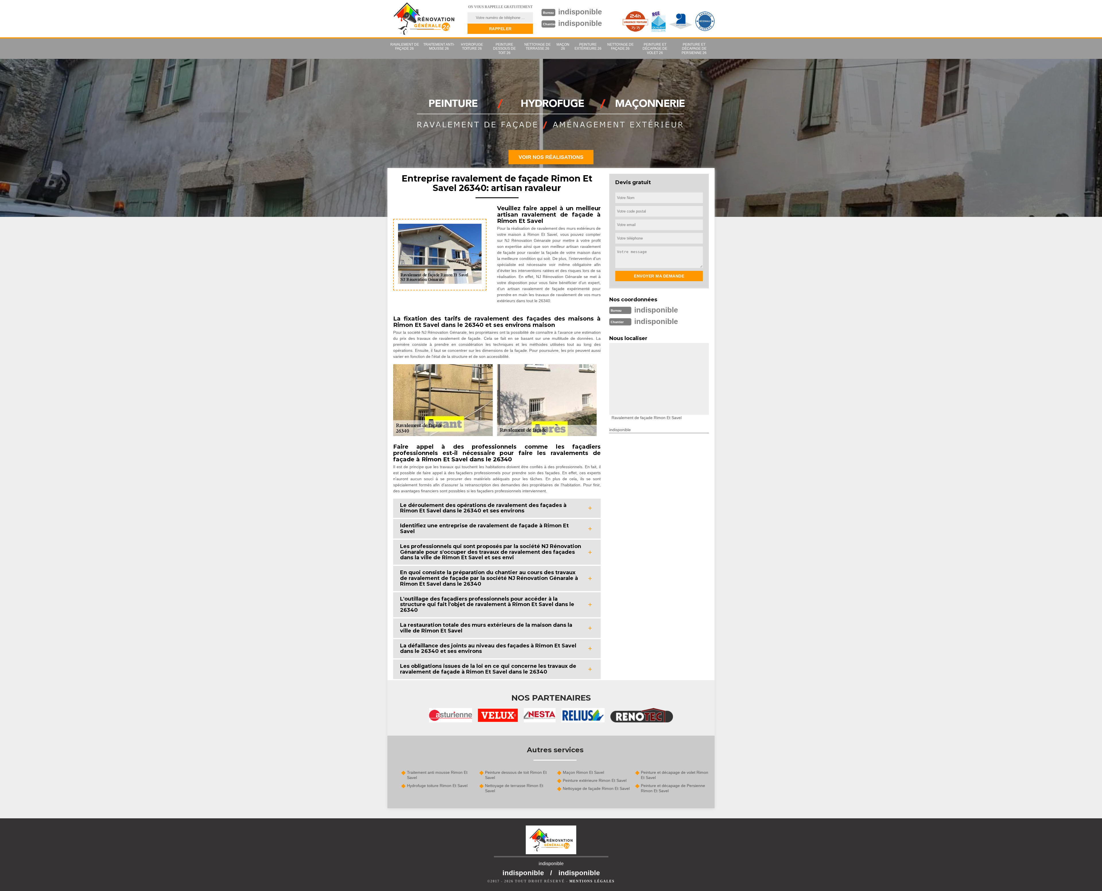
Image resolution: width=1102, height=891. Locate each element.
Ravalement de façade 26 (404, 47)
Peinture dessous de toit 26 (504, 49)
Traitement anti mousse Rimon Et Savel (437, 775)
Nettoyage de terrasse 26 (537, 47)
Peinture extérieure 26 (588, 47)
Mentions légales (592, 881)
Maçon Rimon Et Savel (583, 772)
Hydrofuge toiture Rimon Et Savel (437, 785)
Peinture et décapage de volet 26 (655, 49)
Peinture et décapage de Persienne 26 (694, 49)
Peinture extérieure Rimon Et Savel (594, 780)
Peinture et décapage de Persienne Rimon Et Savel (673, 788)
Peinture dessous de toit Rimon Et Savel (516, 775)
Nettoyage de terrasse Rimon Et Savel (514, 788)
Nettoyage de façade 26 (620, 47)
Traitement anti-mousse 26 (439, 47)
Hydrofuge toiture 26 (472, 47)
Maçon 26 (562, 47)
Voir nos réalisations (551, 157)
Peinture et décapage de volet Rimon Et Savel (674, 775)
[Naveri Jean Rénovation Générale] (423, 18)
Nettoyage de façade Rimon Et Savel (596, 788)
